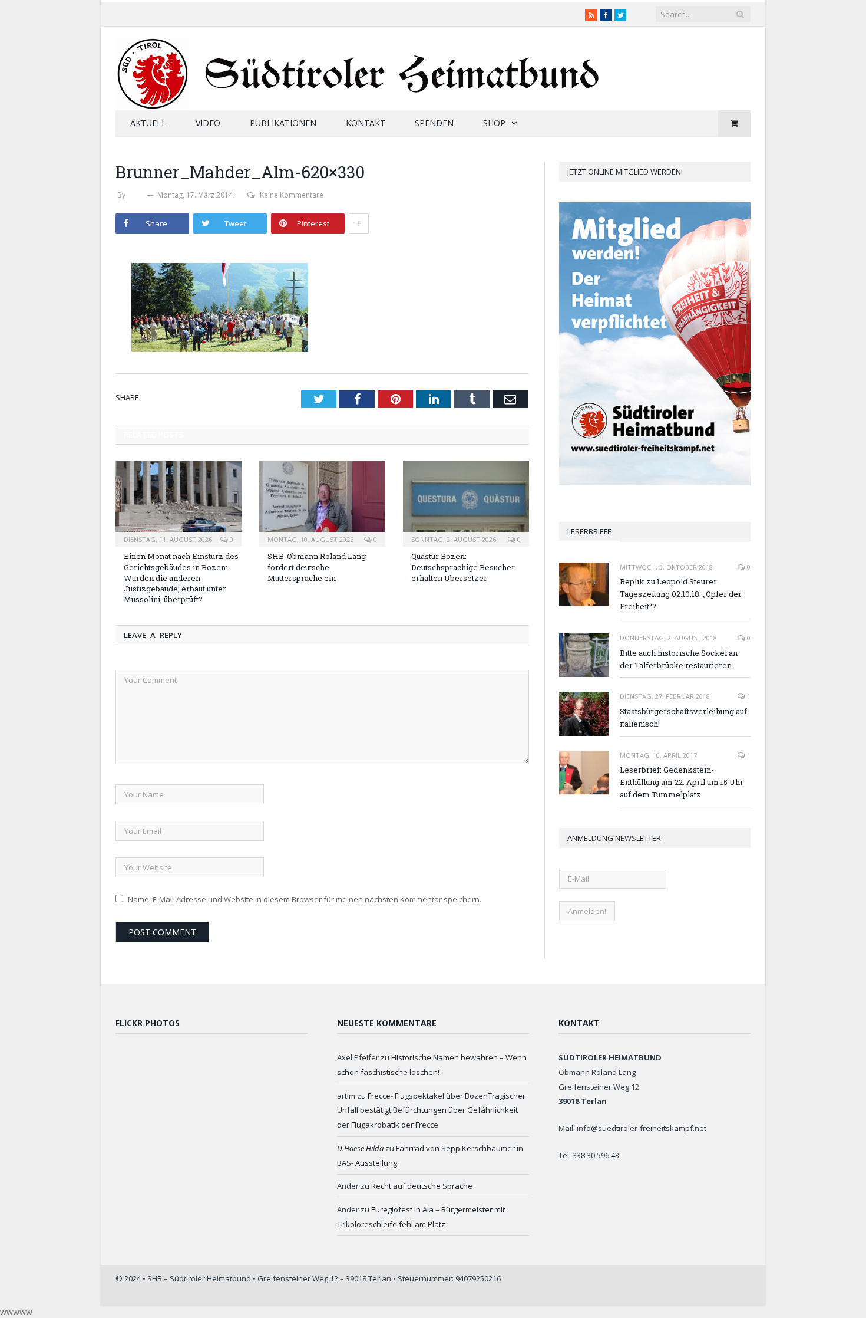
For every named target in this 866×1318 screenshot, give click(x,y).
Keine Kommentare (291, 195)
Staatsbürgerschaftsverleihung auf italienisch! (683, 717)
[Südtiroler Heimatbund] (359, 66)
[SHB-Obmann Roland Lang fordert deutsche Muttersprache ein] (322, 502)
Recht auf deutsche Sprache (421, 1186)
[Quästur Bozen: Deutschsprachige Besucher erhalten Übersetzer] (466, 502)
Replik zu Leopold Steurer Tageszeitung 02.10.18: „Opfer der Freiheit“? (681, 594)
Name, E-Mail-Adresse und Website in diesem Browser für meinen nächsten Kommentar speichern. (304, 899)
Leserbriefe (589, 531)
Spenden (434, 123)
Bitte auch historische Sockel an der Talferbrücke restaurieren (679, 659)
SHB (136, 195)
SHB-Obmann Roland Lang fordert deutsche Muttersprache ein (316, 567)
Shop (494, 123)
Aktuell (148, 123)
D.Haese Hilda (360, 1148)
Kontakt (365, 123)
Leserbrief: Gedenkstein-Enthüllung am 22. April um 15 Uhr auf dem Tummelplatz (681, 782)
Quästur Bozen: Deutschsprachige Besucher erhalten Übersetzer (463, 567)
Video (208, 123)
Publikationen (283, 123)
